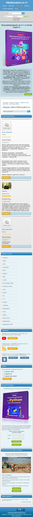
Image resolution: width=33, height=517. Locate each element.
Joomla (5, 280)
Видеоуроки (6, 308)
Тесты (16, 8)
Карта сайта (6, 318)
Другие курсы (16, 444)
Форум (5, 315)
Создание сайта (24, 102)
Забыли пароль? (16, 19)
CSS (4, 264)
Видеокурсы (19, 6)
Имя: (9, 438)
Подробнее (28, 94)
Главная (5, 6)
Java (4, 289)
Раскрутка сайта (7, 286)
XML (4, 276)
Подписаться (12, 338)
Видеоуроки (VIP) (8, 324)
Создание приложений (10, 376)
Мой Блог (27, 6)
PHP (4, 270)
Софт (4, 311)
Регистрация (16, 18)
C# (3, 296)
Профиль (6, 177)
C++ (4, 299)
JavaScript (6, 267)
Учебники (5, 305)
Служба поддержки (8, 8)
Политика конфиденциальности (16, 512)
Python (5, 292)
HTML (4, 261)
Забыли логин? (16, 20)
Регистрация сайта (8, 283)
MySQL (5, 273)
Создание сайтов (9, 371)
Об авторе (11, 6)
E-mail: (9, 435)
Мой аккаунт (13, 357)
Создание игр (8, 374)
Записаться (16, 488)
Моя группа (24, 357)
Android (5, 302)
